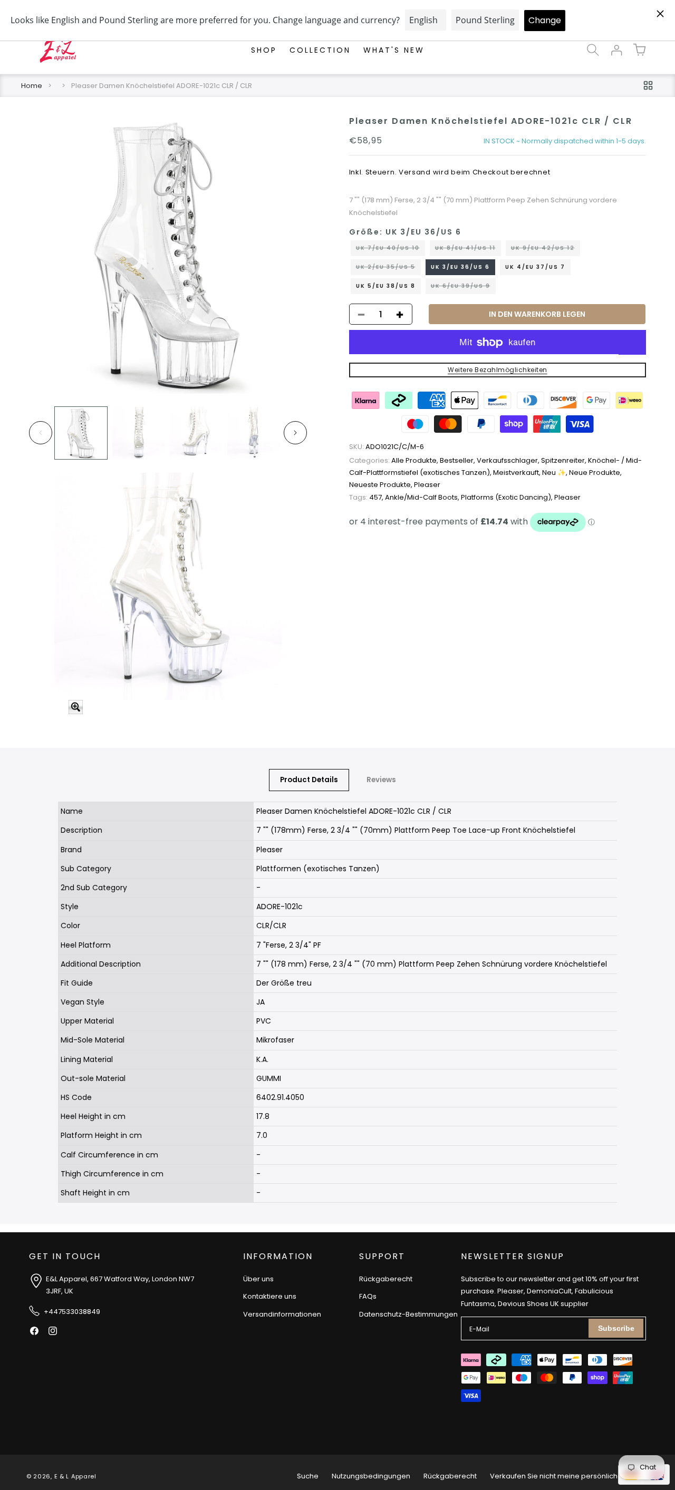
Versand (415, 173)
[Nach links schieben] (40, 432)
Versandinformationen (282, 1314)
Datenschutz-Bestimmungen (408, 1314)
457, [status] (367, 497)
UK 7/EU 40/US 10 (390, 250)
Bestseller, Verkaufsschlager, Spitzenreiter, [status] (514, 460)
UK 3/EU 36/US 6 (460, 267)
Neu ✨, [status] (555, 473)
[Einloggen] (616, 50)
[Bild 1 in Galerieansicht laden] (81, 433)
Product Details (309, 780)
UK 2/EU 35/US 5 (388, 269)
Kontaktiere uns (269, 1296)
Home (31, 86)
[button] (592, 50)
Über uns (258, 1279)
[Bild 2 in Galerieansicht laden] (138, 433)
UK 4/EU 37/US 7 (535, 267)
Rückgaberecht (385, 1279)
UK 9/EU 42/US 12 (545, 250)
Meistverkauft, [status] (517, 473)
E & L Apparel (75, 1476)
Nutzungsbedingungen (371, 1476)
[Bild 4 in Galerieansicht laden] (253, 433)
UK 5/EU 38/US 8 (386, 286)
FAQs (368, 1296)
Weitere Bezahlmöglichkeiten (497, 370)
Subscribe (616, 1328)
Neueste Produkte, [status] (381, 485)
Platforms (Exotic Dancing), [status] (507, 497)
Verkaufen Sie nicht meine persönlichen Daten (569, 1476)
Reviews (381, 780)
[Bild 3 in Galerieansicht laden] (196, 433)
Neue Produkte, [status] (595, 473)
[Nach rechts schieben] (295, 432)
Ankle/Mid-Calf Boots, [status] (423, 497)
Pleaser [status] (427, 485)
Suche (308, 1476)
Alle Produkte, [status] (394, 460)
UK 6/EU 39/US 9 (463, 288)
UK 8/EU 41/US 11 (468, 250)
